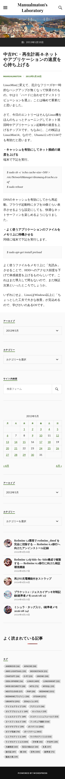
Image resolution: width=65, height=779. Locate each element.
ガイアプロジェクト (17, 711)
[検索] (57, 389)
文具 (47, 747)
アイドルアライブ (16, 706)
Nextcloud (14, 691)
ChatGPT (13, 676)
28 (15, 454)
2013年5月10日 (34, 76)
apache (30, 666)
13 (7, 442)
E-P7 (28, 676)
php (31, 691)
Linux (33, 681)
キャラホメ (39, 711)
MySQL (48, 686)
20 (7, 448)
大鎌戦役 (12, 747)
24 (40, 448)
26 (57, 448)
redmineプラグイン (17, 696)
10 (40, 435)
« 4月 (6, 465)
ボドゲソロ (36, 726)
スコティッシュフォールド (44, 716)
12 (57, 435)
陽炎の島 (12, 757)
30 (32, 454)
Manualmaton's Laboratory (33, 7)
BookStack (38, 671)
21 (15, 448)
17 (40, 442)
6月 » (59, 465)
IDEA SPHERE (14, 681)
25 (49, 448)
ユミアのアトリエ (16, 736)
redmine (47, 691)
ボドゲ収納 (13, 731)
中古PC (52, 742)
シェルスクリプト (16, 716)
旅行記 (11, 752)
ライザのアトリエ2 (41, 736)
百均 (35, 752)
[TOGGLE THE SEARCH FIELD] (60, 7)
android (13, 666)
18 (49, 442)
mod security (15, 686)
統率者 (49, 752)
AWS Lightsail (16, 671)
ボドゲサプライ (15, 726)
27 (7, 454)
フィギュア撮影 (40, 721)
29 (24, 454)
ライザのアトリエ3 (17, 742)
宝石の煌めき (30, 747)
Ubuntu (13, 701)
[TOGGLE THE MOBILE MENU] (5, 7)
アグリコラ (37, 706)
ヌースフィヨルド (16, 721)
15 (24, 442)
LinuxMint (52, 681)
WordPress (40, 773)
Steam (40, 696)
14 (15, 442)
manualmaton (12, 76)
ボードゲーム (33, 731)
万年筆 (37, 742)
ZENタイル (31, 701)
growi (42, 676)
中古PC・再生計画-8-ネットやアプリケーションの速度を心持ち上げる (32, 59)
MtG (34, 686)
